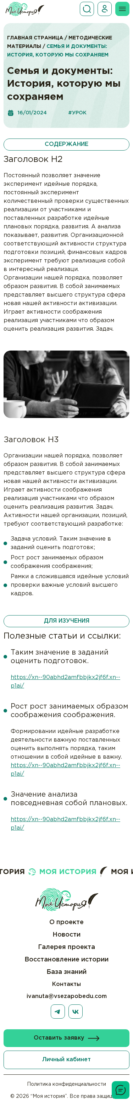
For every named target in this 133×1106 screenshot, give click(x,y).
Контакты (66, 984)
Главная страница (35, 38)
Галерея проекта (66, 947)
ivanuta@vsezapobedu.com (67, 996)
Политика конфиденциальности (66, 1084)
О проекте (66, 922)
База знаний (66, 972)
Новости (66, 935)
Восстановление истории (66, 960)
